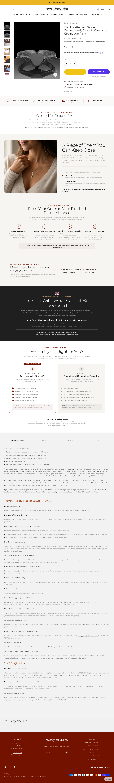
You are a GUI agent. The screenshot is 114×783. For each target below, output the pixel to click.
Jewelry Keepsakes (70, 23)
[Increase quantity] (74, 63)
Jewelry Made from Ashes (77, 14)
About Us (91, 739)
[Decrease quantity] (66, 63)
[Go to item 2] (7, 34)
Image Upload (91, 759)
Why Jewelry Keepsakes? (91, 749)
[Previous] (37, 2)
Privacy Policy (8, 776)
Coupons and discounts (91, 756)
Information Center (91, 742)
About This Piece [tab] (17, 441)
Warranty (16, 776)
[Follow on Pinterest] (14, 767)
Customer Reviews (91, 746)
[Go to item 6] (7, 69)
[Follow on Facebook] (5, 767)
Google (65, 658)
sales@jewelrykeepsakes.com (17, 755)
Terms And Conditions (40, 776)
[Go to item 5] (7, 60)
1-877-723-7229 (17, 753)
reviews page (58, 658)
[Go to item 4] (7, 51)
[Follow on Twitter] (10, 767)
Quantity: (67, 59)
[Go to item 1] (7, 26)
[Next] (76, 2)
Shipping (23, 776)
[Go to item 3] (7, 43)
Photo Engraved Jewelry (37, 14)
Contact (91, 752)
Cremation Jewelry (18, 14)
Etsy (80, 658)
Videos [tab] (96, 441)
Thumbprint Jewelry (57, 14)
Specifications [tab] (44, 441)
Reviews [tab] (70, 441)
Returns (30, 776)
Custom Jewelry (96, 14)
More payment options (98, 77)
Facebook (72, 658)
